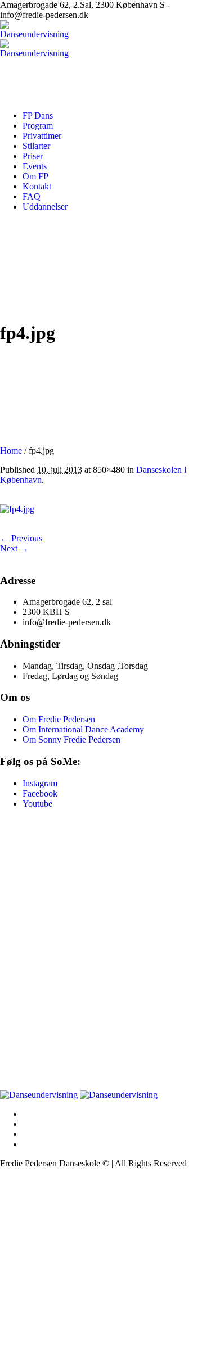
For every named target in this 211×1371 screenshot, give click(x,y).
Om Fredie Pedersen (59, 719)
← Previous (21, 538)
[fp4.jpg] (17, 509)
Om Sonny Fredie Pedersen (71, 739)
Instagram (40, 783)
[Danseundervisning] (79, 1094)
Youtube (37, 803)
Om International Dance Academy (83, 729)
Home (11, 450)
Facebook (40, 793)
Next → (14, 548)
